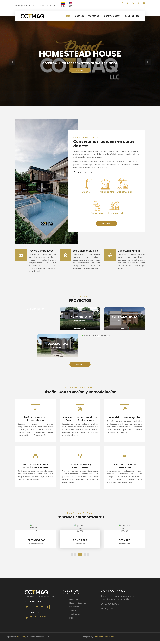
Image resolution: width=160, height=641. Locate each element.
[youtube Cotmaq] (143, 3)
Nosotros (73, 599)
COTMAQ (21, 636)
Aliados (72, 610)
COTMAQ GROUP (112, 16)
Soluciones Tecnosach (104, 636)
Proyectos (74, 606)
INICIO (67, 16)
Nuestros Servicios (77, 603)
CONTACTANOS (132, 16)
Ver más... (80, 70)
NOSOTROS (79, 16)
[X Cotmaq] (127, 3)
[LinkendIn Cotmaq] (133, 3)
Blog (71, 618)
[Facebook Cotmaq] (122, 3)
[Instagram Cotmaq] (138, 3)
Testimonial (74, 614)
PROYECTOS (93, 16)
